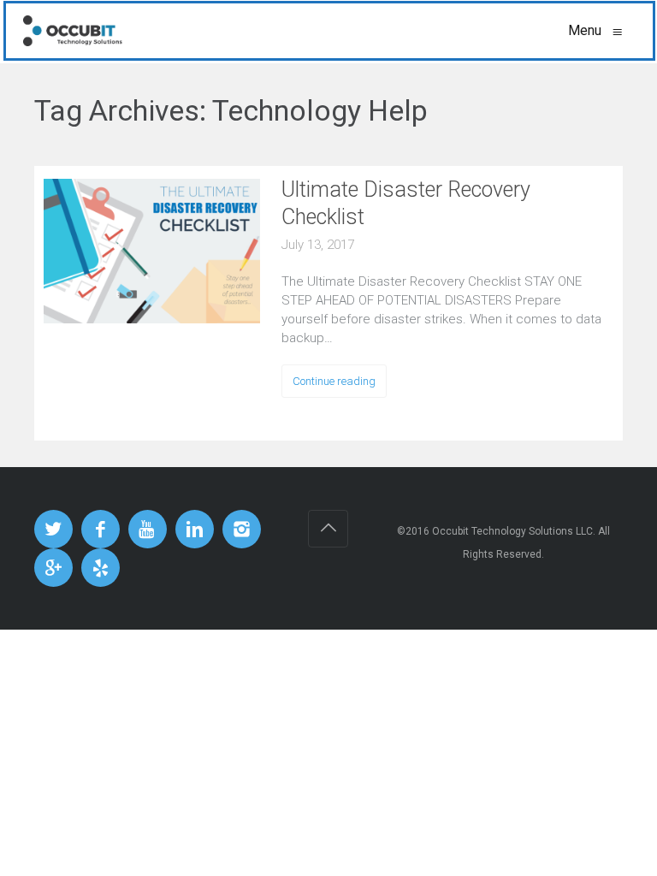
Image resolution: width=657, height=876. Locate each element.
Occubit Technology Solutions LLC (512, 531)
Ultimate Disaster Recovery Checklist (405, 203)
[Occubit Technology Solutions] (72, 30)
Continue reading (334, 381)
